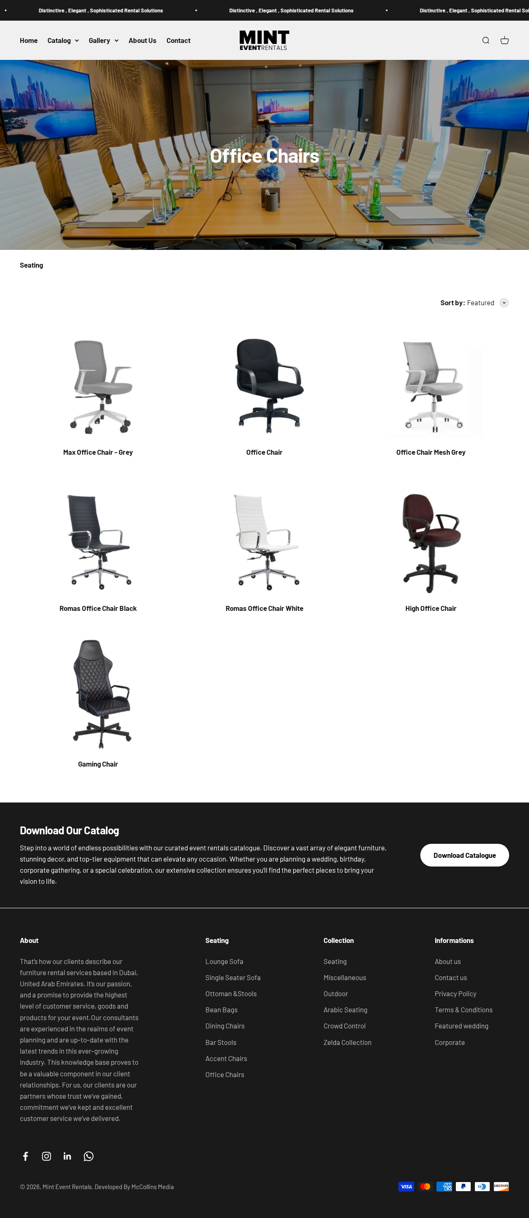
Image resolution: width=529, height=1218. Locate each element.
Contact (179, 40)
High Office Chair (431, 608)
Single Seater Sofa (233, 977)
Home (29, 40)
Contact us (451, 977)
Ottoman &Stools (231, 993)
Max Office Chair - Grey (98, 452)
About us (448, 961)
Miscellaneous (345, 977)
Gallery (99, 40)
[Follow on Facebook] (25, 1156)
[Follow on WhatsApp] (88, 1156)
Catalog (59, 40)
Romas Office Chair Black (98, 608)
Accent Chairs (226, 1058)
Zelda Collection (348, 1042)
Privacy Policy (456, 993)
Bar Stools (220, 1042)
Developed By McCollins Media (134, 1186)
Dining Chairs (225, 1025)
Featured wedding (461, 1025)
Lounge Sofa (224, 961)
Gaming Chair (98, 764)
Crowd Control (345, 1025)
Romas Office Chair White (264, 608)
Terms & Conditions (464, 1009)
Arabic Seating (345, 1009)
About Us (143, 40)
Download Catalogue (465, 855)
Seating (335, 961)
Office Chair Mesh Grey (431, 452)
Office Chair (264, 452)
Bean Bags (221, 1009)
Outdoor (336, 993)
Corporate (450, 1042)
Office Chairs (224, 1074)
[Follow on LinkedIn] (67, 1156)
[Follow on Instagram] (46, 1156)
